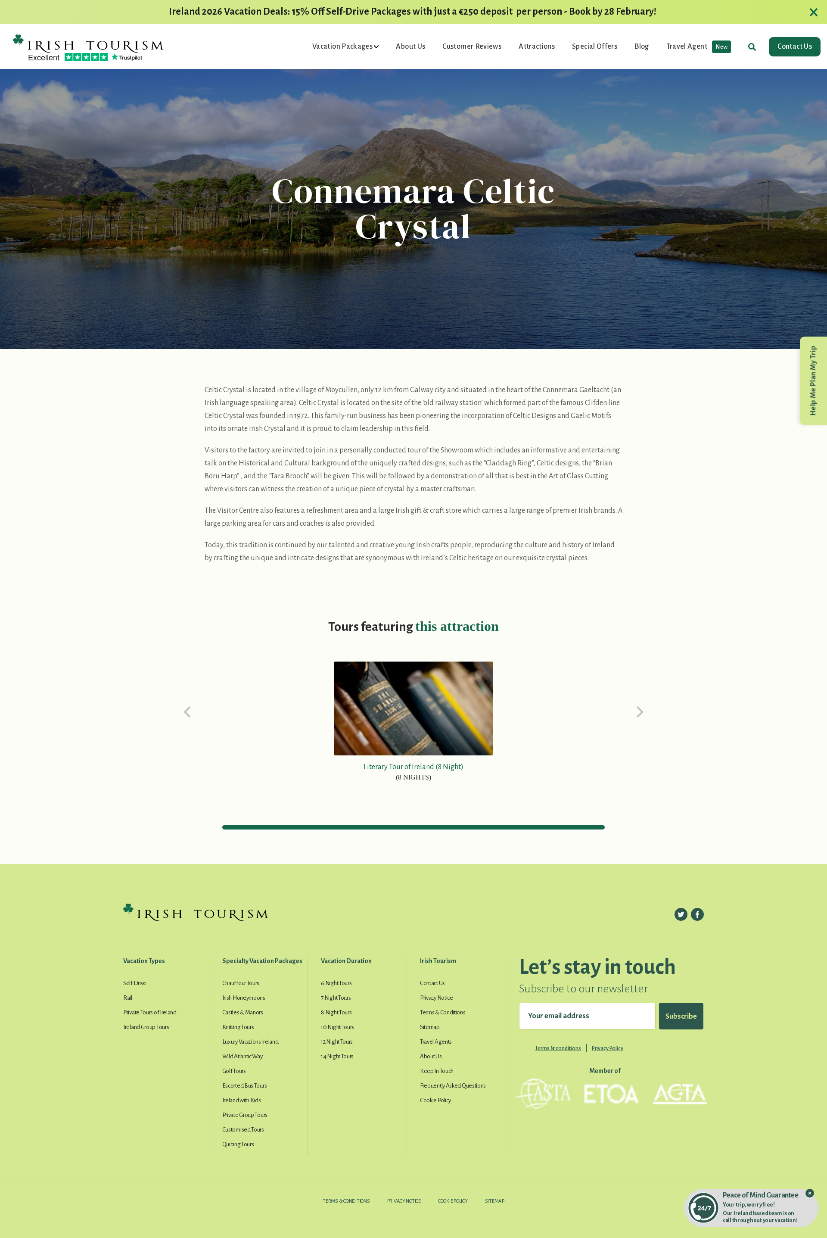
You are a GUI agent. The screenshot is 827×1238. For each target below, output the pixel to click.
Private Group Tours (244, 1115)
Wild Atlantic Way (242, 1056)
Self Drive (134, 983)
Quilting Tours (238, 1144)
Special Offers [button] (594, 46)
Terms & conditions (558, 1048)
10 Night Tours (337, 1027)
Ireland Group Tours (146, 1027)
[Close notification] (809, 1193)
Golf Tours (234, 1071)
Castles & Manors (242, 1012)
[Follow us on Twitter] (681, 914)
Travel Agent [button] (697, 46)
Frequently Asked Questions (453, 1085)
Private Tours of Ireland (150, 1012)
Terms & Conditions (443, 1012)
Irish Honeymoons (243, 998)
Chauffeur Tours (241, 983)
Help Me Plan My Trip (813, 381)
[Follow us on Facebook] (697, 914)
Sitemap (430, 1027)
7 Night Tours (336, 998)
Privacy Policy (607, 1048)
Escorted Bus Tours (244, 1085)
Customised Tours (243, 1129)
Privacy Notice (436, 998)
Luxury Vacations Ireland (250, 1041)
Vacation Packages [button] (343, 46)
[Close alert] (814, 12)
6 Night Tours (336, 983)
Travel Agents (436, 1041)
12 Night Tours (337, 1041)
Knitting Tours (238, 1027)
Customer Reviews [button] (471, 46)
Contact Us (794, 46)
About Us (431, 1056)
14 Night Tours (337, 1056)
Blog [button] (641, 46)
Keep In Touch (437, 1071)
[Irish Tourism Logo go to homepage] (88, 43)
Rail (127, 998)
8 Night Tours (336, 1012)
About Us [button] (410, 46)
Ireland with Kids (241, 1100)
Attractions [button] (537, 46)
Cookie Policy (435, 1100)
